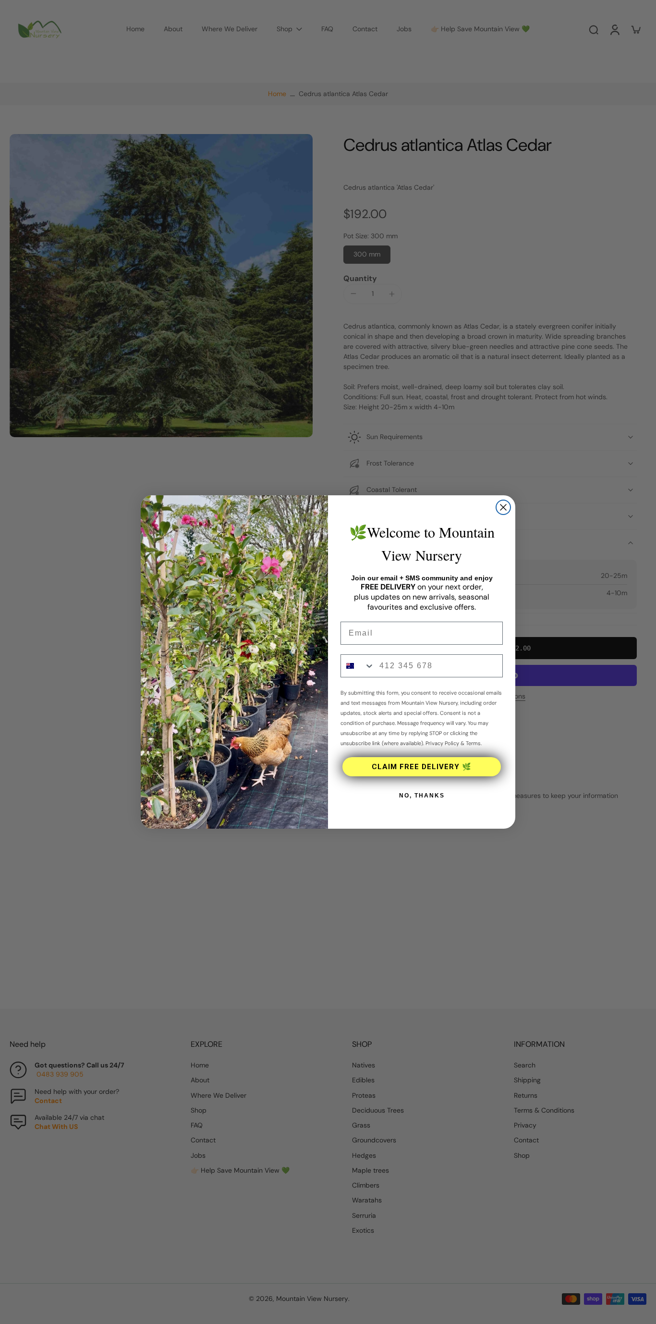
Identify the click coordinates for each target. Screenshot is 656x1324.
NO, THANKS (422, 795)
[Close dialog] (503, 507)
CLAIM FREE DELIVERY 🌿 (422, 766)
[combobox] (358, 666)
